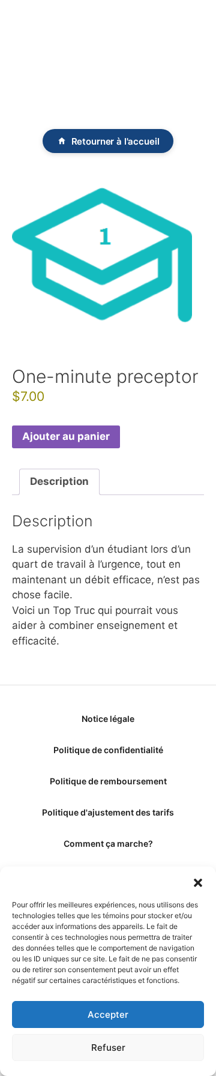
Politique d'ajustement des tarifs (108, 812)
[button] (198, 882)
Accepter (108, 1014)
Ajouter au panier (66, 436)
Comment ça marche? (108, 843)
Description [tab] (59, 481)
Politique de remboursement (108, 781)
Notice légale (108, 719)
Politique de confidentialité (108, 750)
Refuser (108, 1047)
